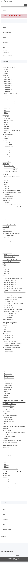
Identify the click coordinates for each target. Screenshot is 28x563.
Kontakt (4, 27)
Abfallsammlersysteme (7, 252)
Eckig (4, 267)
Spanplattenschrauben (7, 453)
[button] (21, 1)
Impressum (5, 50)
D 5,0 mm (6, 464)
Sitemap (4, 47)
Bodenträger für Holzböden (10, 479)
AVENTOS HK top (8, 85)
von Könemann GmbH (7, 529)
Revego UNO (7, 142)
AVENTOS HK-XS (8, 89)
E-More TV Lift (7, 188)
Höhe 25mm (7, 271)
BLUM (4, 512)
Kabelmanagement (7, 200)
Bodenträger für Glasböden (10, 481)
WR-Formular (5, 40)
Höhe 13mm (7, 269)
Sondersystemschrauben (9, 157)
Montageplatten (7, 106)
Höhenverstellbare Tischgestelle (9, 341)
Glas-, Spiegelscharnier (9, 377)
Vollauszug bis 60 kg (8, 301)
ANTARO (6, 69)
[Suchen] (25, 5)
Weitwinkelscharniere (8, 367)
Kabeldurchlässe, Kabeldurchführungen (12, 204)
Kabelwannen (7, 202)
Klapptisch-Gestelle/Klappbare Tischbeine (11, 347)
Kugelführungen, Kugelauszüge (9, 280)
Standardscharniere (8, 366)
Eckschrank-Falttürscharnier (10, 381)
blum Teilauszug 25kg (9, 317)
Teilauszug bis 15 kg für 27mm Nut (11, 284)
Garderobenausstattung (8, 430)
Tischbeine (5, 208)
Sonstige (4, 275)
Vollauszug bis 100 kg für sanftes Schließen (13, 303)
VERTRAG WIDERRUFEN (8, 30)
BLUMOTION (7, 110)
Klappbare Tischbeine (9, 196)
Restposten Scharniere (9, 165)
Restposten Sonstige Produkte (10, 171)
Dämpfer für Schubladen (8, 319)
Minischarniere (7, 379)
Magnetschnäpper (8, 417)
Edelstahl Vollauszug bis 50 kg (10, 299)
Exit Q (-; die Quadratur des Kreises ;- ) (11, 261)
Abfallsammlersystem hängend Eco (11, 254)
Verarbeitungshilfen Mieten (10, 152)
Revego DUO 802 (8, 144)
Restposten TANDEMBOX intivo (11, 169)
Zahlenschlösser (6, 411)
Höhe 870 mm (7, 212)
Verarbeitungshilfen (7, 148)
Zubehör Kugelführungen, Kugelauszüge (13, 309)
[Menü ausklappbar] (1, 1)
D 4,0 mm (6, 460)
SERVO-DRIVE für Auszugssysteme (12, 130)
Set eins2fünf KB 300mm (9, 256)
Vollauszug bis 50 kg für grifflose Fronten (13, 297)
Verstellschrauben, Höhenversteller (10, 468)
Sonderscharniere (6, 393)
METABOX (6, 126)
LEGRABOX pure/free (9, 116)
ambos (4, 509)
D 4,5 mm (6, 462)
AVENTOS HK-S (7, 87)
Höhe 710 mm (7, 210)
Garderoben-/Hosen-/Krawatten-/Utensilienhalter (14, 432)
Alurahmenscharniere (8, 375)
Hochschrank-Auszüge (9, 235)
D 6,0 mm (6, 449)
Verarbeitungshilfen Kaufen (10, 150)
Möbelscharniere (6, 364)
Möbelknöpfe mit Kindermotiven (9, 224)
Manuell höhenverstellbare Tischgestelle (11, 190)
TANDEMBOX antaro (8, 120)
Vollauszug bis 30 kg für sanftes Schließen (13, 288)
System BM (6, 355)
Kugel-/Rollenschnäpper (9, 421)
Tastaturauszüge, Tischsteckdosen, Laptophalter (13, 206)
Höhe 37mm (7, 273)
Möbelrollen (5, 215)
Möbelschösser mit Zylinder (8, 405)
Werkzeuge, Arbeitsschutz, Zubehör (10, 493)
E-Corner (6, 182)
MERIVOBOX (7, 118)
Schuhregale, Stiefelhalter (9, 436)
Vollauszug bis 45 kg (8, 293)
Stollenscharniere (8, 371)
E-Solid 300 (6, 186)
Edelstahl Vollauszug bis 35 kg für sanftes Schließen (13, 291)
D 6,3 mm (6, 451)
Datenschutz (5, 42)
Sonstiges (6, 438)
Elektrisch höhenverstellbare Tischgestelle (12, 176)
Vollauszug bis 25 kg (8, 286)
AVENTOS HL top (8, 83)
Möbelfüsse (5, 333)
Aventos (6, 73)
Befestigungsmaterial (7, 154)
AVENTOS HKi (7, 91)
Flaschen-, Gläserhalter (9, 248)
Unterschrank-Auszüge (9, 237)
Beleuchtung (5, 491)
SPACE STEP (5, 75)
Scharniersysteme (6, 99)
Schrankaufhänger (8, 250)
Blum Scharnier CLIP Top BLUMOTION (12, 103)
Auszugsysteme (6, 114)
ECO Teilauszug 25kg (8, 315)
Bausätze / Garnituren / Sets (9, 67)
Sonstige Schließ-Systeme (9, 409)
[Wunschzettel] (24, 1)
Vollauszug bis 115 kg (8, 307)
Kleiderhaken (6, 490)
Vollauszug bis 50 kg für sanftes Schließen (13, 295)
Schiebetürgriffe (6, 226)
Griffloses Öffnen (6, 397)
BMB (4, 514)
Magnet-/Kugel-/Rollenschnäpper (10, 415)
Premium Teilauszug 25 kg (10, 313)
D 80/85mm (5, 265)
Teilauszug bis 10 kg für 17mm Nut (11, 282)
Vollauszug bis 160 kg (9, 305)
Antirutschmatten (7, 243)
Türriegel (4, 423)
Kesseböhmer (6, 527)
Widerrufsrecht (6, 52)
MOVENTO (6, 124)
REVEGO (5, 140)
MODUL (6, 104)
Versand (17, 555)
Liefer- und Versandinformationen (10, 35)
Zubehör (6, 112)
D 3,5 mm (6, 458)
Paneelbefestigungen (7, 455)
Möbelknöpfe (5, 222)
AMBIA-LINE (7, 136)
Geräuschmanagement (8, 198)
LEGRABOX (6, 71)
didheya (4, 517)
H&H (4, 524)
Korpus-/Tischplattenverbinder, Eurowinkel (12, 483)
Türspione (5, 413)
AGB (4, 45)
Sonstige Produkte (6, 161)
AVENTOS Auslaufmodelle (9, 95)
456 (3, 507)
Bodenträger (5, 477)
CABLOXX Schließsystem (8, 146)
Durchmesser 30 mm (8, 335)
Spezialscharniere (8, 383)
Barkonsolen (7, 245)
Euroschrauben (6, 447)
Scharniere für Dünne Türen (10, 369)
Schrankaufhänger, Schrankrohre (10, 442)
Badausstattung (6, 428)
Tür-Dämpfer (5, 395)
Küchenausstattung (7, 241)
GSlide (4, 522)
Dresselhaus (5, 519)
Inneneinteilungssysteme (8, 134)
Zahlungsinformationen (8, 32)
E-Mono (6, 180)
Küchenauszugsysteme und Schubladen (11, 233)
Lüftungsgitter (7, 247)
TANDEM (6, 122)
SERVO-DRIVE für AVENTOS (10, 93)
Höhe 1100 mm (7, 213)
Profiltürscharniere (8, 373)
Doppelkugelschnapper (9, 419)
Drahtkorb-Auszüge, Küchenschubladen (12, 239)
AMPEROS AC (7, 132)
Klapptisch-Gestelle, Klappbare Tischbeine (12, 192)
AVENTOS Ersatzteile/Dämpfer (10, 97)
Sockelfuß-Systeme (7, 353)
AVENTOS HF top (8, 79)
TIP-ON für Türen (8, 108)
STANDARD (6, 128)
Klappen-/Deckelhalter (7, 362)
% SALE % (5, 495)
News (4, 25)
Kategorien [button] (3, 536)
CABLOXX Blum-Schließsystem (9, 403)
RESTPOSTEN (6, 163)
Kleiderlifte (6, 434)
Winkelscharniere (8, 385)
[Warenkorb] (26, 1)
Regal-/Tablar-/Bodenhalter (8, 485)
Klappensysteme (6, 77)
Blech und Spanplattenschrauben (11, 155)
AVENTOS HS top (8, 81)
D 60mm (4, 263)
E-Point (5, 184)
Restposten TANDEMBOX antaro (11, 167)
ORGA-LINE (6, 138)
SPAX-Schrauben (6, 457)
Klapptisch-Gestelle (8, 194)
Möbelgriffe (5, 220)
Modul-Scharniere (8, 387)
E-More (5, 178)
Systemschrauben (8, 159)
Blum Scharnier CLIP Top (9, 101)
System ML (6, 357)
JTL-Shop (16, 559)
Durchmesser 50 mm (8, 337)
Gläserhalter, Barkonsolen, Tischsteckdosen (12, 440)
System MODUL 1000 (9, 407)
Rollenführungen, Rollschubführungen (11, 311)
